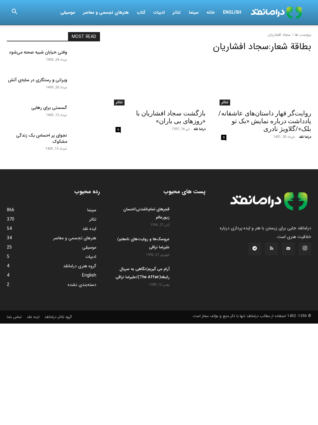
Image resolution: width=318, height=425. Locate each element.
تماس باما (14, 317)
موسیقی (67, 12)
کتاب (141, 12)
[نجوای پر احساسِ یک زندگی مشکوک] (86, 142)
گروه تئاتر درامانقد (58, 317)
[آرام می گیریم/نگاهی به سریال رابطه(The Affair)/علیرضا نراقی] (190, 276)
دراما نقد (305, 137)
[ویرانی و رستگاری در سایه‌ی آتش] (86, 87)
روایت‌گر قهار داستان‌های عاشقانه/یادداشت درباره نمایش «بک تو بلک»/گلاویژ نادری (264, 121)
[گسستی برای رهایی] (86, 114)
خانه (211, 12)
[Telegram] (254, 249)
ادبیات (159, 12)
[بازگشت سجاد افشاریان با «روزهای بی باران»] (159, 82)
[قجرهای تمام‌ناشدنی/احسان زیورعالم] (190, 216)
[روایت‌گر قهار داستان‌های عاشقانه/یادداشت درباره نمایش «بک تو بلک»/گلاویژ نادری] (264, 82)
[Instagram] (305, 249)
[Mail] (288, 249)
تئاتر (177, 12)
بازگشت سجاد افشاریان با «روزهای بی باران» (171, 117)
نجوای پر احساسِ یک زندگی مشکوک (41, 138)
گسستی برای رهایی (49, 107)
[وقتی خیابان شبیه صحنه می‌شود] (86, 59)
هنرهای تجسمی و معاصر (106, 12)
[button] (14, 12)
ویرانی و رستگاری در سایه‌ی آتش (37, 80)
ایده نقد (33, 317)
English (232, 12)
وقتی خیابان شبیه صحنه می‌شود (38, 52)
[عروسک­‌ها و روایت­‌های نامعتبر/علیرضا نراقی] (190, 246)
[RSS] (271, 249)
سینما (193, 12)
